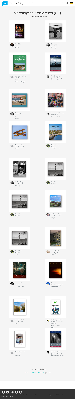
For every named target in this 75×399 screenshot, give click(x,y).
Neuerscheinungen (37, 3)
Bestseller (28, 3)
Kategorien (12, 3)
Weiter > (41, 373)
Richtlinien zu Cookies (61, 395)
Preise (32, 395)
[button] (71, 3)
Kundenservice (4, 396)
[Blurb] (4, 4)
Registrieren (54, 3)
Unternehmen (17, 395)
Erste (26, 373)
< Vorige (33, 373)
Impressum (51, 395)
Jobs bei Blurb (25, 395)
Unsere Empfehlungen (20, 3)
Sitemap (11, 396)
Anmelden (61, 3)
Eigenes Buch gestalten (39, 16)
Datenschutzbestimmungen (41, 395)
